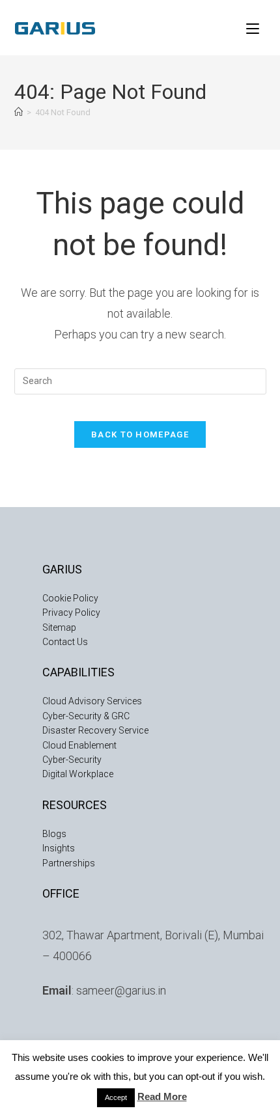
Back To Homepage (140, 434)
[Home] (18, 112)
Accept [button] (116, 1097)
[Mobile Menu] (252, 27)
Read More (162, 1096)
